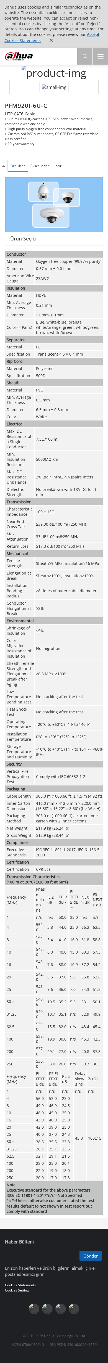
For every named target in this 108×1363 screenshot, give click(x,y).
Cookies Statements (22, 40)
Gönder (90, 1256)
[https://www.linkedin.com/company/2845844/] (74, 1309)
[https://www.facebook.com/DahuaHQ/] (47, 1309)
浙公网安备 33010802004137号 (74, 1344)
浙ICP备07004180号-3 (27, 1344)
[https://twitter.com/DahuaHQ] (34, 1309)
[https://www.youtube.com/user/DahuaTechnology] (60, 1309)
